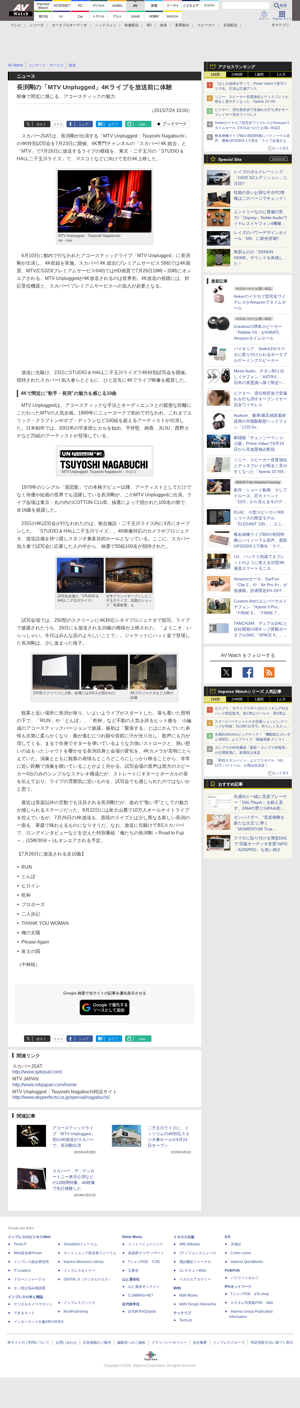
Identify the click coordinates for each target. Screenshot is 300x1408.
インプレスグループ (229, 1342)
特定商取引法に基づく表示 (272, 1342)
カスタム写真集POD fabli (252, 1303)
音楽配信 (230, 25)
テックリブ (182, 1313)
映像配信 (132, 25)
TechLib (185, 1320)
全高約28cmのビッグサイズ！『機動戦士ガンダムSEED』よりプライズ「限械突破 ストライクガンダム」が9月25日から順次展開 (252, 739)
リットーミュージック (145, 1244)
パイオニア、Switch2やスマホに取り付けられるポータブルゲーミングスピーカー (260, 354)
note (142, 124)
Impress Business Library (84, 1262)
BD (149, 25)
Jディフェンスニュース (197, 1253)
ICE (228, 1237)
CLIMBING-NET (140, 1295)
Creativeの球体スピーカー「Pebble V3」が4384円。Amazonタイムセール (258, 332)
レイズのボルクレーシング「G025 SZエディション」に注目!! (260, 177)
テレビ (16, 25)
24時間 (237, 75)
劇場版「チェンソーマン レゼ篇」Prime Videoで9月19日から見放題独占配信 (259, 443)
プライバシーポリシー (169, 1342)
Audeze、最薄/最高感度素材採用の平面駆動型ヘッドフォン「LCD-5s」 (260, 421)
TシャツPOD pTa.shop (250, 1294)
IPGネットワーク (238, 1287)
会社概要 (200, 1342)
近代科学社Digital (142, 1311)
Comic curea (241, 1253)
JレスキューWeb (192, 1270)
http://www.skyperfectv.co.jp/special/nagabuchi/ (61, 1097)
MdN (177, 1288)
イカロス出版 (184, 1237)
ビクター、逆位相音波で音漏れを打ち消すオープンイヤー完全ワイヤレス (260, 399)
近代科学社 (131, 1304)
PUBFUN (232, 1270)
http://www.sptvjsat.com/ (37, 1071)
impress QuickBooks (247, 1262)
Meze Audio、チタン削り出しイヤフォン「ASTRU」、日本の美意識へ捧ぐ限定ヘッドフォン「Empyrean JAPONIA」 (260, 383)
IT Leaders (22, 1270)
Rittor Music (132, 1237)
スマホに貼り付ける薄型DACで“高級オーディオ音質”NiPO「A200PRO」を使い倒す (260, 844)
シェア (83, 124)
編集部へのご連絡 (131, 1342)
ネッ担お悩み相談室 (29, 1288)
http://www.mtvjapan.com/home (44, 1084)
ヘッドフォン (105, 25)
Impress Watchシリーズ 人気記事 (250, 691)
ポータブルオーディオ (69, 25)
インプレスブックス (79, 1303)
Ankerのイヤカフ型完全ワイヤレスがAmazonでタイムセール (260, 302)
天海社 (236, 1244)
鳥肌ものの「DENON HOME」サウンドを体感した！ (258, 257)
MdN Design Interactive (198, 1304)
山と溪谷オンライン (144, 1287)
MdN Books (188, 1295)
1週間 (259, 75)
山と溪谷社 (131, 1279)
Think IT (20, 1244)
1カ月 (281, 75)
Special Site (230, 159)
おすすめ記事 (230, 784)
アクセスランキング (236, 66)
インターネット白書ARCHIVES (39, 1322)
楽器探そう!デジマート (146, 1253)
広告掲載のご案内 (97, 1342)
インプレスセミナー (79, 1270)
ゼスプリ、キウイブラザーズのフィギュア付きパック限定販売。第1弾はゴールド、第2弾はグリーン (252, 713)
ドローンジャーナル (29, 1279)
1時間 (215, 75)
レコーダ (37, 25)
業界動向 (182, 25)
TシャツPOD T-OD (144, 1262)
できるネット (24, 1313)
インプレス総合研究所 (31, 1262)
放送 (163, 25)
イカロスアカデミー (195, 1279)
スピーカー (206, 25)
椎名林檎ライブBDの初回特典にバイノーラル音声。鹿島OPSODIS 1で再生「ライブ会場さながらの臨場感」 (252, 141)
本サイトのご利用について (28, 1342)
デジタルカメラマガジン (33, 1304)
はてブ (113, 124)
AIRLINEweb (189, 1244)
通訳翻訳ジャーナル (195, 1262)
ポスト (41, 124)
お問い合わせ (66, 1342)
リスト (58, 124)
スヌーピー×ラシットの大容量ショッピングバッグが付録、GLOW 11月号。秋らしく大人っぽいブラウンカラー (252, 727)
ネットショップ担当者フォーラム (90, 1253)
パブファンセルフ (245, 1278)
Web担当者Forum (28, 1253)
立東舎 (133, 1270)
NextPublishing (76, 1311)
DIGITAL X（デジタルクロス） (88, 1279)
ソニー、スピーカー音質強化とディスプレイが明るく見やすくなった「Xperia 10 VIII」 (261, 465)
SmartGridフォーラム (80, 1244)
